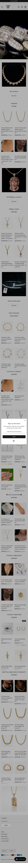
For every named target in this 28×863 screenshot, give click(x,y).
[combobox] (3, 438)
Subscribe (14, 447)
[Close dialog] (26, 413)
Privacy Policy (5, 445)
